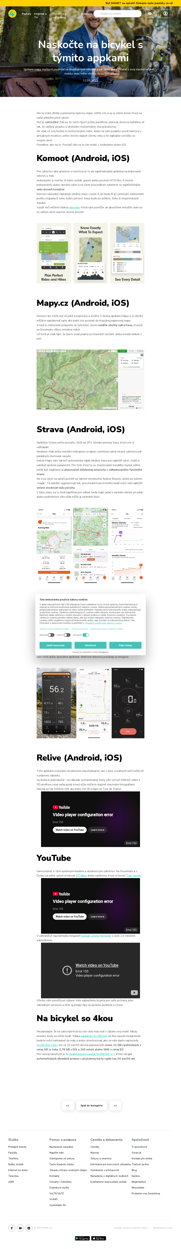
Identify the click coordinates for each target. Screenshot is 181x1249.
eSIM (11, 1182)
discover (74, 207)
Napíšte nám (56, 1152)
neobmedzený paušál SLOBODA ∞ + (92, 1054)
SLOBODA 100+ (47, 1045)
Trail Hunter (133, 876)
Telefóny (13, 1158)
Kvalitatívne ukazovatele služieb (108, 1182)
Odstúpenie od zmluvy (62, 1158)
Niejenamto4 (139, 1182)
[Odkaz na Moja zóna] (165, 13)
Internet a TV (40, 14)
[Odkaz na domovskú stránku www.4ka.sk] (12, 14)
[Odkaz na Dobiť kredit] (150, 14)
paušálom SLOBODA (94, 1036)
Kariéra (136, 1176)
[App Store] (98, 1238)
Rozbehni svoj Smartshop (146, 1193)
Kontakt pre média (142, 1158)
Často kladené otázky (61, 1164)
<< (68, 1105)
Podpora (86, 14)
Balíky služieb (16, 1164)
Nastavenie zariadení (61, 1147)
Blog (134, 1170)
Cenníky (94, 1147)
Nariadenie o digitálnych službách (109, 1176)
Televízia (13, 1176)
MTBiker (81, 876)
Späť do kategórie (92, 1105)
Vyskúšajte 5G (57, 1205)
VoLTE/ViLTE (56, 1193)
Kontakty (54, 1176)
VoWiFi (53, 1199)
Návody (94, 1152)
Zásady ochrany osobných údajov (68, 1170)
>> (115, 1105)
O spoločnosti (139, 1147)
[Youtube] (20, 1228)
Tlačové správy (140, 1164)
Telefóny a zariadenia (59, 14)
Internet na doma (18, 1170)
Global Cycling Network (96, 936)
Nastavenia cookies (163, 1227)
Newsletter (138, 1187)
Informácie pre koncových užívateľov (110, 1164)
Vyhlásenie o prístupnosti (104, 1170)
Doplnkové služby (59, 1187)
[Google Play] (82, 1238)
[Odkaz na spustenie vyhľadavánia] (97, 13)
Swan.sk (136, 1152)
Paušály (26, 14)
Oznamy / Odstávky (60, 1182)
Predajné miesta (17, 1147)
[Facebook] (11, 1228)
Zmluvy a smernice (101, 1158)
